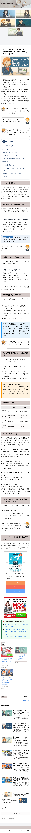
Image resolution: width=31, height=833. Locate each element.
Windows (5, 696)
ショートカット (13, 696)
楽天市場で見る (15, 587)
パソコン (21, 696)
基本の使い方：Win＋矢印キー (10, 149)
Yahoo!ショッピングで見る (15, 591)
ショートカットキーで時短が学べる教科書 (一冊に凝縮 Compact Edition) (15, 576)
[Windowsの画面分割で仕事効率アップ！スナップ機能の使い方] (7, 652)
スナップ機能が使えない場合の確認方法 (13, 158)
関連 (5, 176)
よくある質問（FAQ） (8, 165)
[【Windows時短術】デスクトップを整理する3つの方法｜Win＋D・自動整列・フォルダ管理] (7, 672)
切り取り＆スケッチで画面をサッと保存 (16, 636)
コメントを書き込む (15, 813)
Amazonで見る (15, 583)
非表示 (11, 141)
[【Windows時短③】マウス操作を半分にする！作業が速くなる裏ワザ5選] (21, 650)
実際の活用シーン (7, 161)
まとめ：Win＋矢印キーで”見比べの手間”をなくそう (15, 169)
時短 (26, 696)
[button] (27, 445)
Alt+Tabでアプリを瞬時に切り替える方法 (16, 629)
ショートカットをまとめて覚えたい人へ (13, 173)
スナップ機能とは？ (7, 146)
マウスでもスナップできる (9, 155)
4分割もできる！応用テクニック (11, 152)
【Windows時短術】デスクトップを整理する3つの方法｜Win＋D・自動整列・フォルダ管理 (7, 681)
